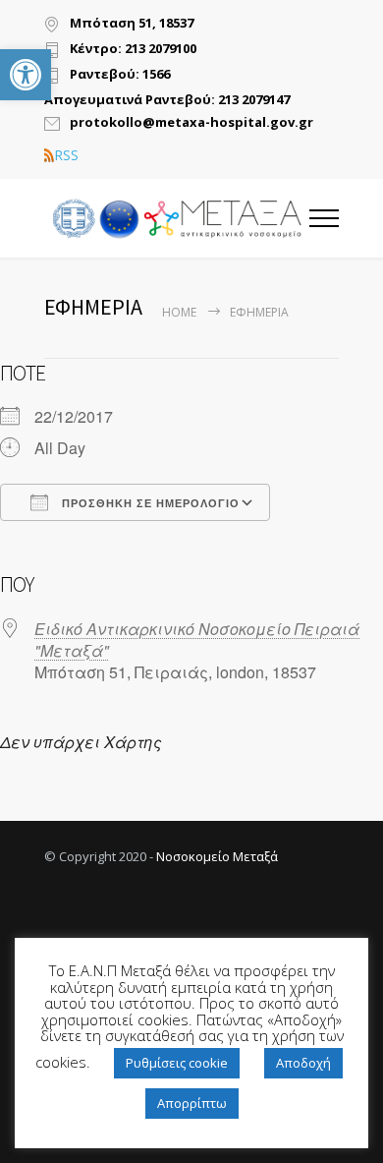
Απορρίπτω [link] (192, 1103)
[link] (25, 74)
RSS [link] (66, 155)
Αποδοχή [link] (303, 1063)
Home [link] (179, 312)
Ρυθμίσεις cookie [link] (177, 1063)
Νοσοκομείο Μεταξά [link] (217, 856)
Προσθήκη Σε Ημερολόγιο (149, 503)
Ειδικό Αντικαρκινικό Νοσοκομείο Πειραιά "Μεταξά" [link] (196, 639)
